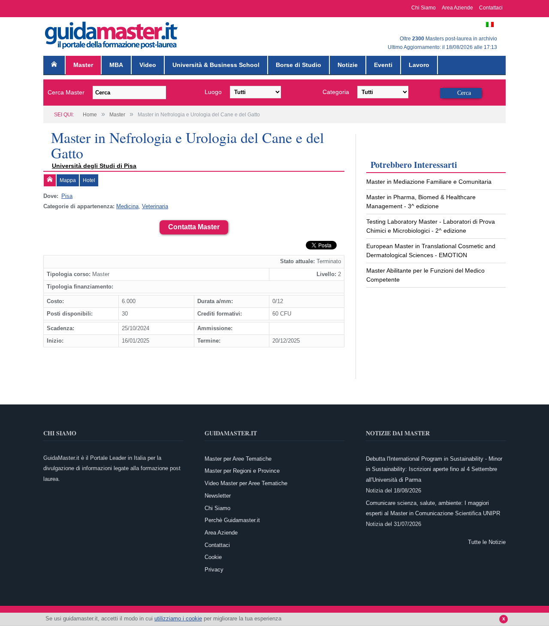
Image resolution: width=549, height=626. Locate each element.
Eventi (383, 64)
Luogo (213, 91)
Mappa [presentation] (68, 180)
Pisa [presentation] (66, 196)
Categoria (336, 91)
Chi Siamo (423, 8)
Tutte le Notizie (487, 542)
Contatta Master (194, 227)
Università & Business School (215, 64)
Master (83, 64)
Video (147, 64)
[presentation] (50, 180)
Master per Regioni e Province (242, 471)
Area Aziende (457, 8)
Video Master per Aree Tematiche (246, 483)
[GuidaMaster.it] (112, 33)
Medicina (127, 206)
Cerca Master (66, 92)
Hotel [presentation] (89, 180)
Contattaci (491, 8)
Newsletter (218, 495)
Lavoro (419, 64)
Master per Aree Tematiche (238, 459)
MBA (116, 64)
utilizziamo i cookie (178, 618)
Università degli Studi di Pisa (94, 166)
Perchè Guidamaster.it (232, 520)
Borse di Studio (298, 64)
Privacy (214, 569)
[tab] (50, 180)
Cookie (213, 557)
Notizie (348, 64)
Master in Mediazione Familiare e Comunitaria (429, 181)
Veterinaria (155, 206)
